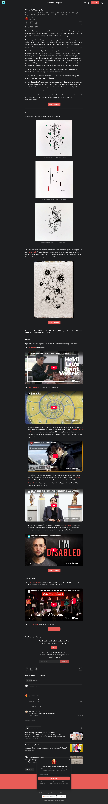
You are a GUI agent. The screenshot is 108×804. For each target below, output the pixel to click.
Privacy (53, 793)
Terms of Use (62, 781)
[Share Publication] (88, 2)
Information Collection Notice (53, 783)
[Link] (23, 331)
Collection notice (64, 793)
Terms (57, 793)
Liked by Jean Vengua (35, 696)
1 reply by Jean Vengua (36, 706)
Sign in (103, 3)
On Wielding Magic (32, 745)
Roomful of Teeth (34, 582)
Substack (46, 800)
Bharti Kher (32, 483)
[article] (54, 736)
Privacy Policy (66, 783)
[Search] (85, 2)
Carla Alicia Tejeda (34, 695)
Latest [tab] (31, 728)
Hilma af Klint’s (33, 387)
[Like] (26, 23)
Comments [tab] (29, 680)
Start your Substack (49, 796)
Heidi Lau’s (32, 348)
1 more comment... (30, 720)
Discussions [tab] (37, 728)
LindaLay (78, 330)
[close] (69, 760)
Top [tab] (27, 728)
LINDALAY (31, 711)
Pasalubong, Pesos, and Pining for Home (40, 733)
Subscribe (95, 3)
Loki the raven (33, 624)
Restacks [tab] (35, 680)
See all (28, 769)
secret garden (32, 252)
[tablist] (32, 680)
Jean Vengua (32, 17)
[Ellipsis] (82, 695)
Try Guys (68, 525)
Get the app (62, 796)
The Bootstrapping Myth (34, 757)
